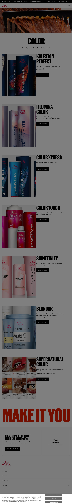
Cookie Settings (53, 495)
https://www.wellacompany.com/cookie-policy (15, 501)
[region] (36, 498)
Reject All (54, 498)
